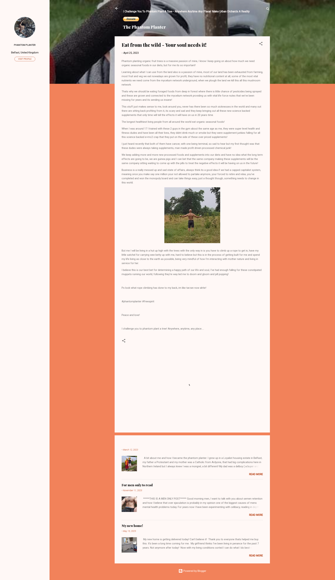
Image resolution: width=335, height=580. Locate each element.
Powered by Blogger (194, 570)
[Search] (268, 9)
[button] (261, 44)
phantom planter (25, 44)
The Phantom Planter (144, 27)
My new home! (132, 526)
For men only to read (137, 485)
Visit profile (25, 59)
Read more (256, 474)
